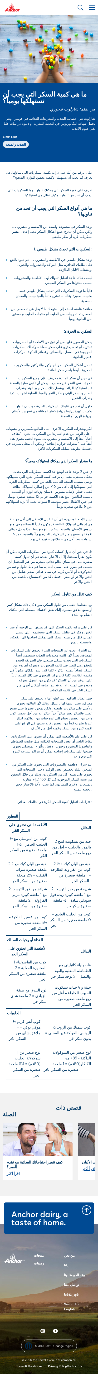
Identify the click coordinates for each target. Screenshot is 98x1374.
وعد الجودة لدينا (74, 1275)
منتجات (39, 1255)
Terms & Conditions (29, 1366)
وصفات (39, 1263)
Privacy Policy (57, 1366)
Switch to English (71, 1306)
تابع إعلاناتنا (71, 1294)
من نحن (69, 1255)
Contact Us (74, 1366)
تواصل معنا (71, 1285)
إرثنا (66, 1265)
